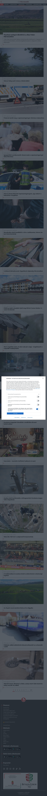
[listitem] (23, 394)
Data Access (23, 417)
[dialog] (23, 398)
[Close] (43, 378)
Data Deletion (17, 417)
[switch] (37, 397)
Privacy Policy (30, 417)
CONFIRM (15, 413)
